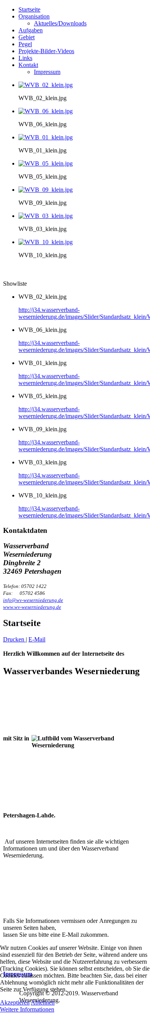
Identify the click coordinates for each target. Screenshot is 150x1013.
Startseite (29, 9)
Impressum (47, 72)
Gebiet (26, 37)
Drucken (14, 639)
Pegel (25, 44)
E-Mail (36, 639)
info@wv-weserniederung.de (33, 600)
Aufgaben (30, 30)
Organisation (34, 16)
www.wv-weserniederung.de (32, 607)
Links (25, 58)
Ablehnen (43, 1002)
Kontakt (28, 65)
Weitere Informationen (27, 1009)
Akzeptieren (15, 1002)
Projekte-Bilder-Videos (46, 51)
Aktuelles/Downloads (60, 23)
